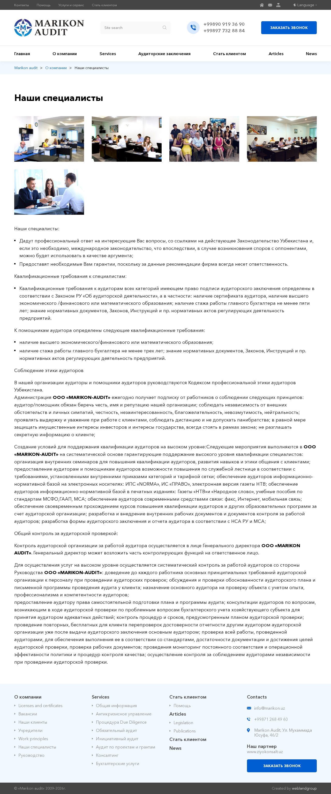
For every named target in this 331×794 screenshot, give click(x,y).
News (311, 53)
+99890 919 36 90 (224, 24)
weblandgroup (304, 788)
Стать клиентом (104, 5)
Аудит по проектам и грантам (125, 747)
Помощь (44, 5)
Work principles (33, 738)
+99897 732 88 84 (224, 31)
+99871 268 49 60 (271, 719)
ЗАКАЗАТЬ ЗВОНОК (289, 27)
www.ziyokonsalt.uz (265, 751)
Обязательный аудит (116, 730)
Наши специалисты (37, 747)
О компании (64, 53)
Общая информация (116, 705)
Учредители (30, 730)
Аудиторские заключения (164, 53)
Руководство (31, 755)
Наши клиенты (32, 722)
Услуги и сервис (71, 5)
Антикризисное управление (124, 713)
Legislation (183, 722)
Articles (276, 53)
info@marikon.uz (269, 708)
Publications (185, 730)
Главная (22, 53)
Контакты (21, 5)
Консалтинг (107, 755)
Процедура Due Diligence (121, 722)
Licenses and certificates (40, 705)
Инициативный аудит (117, 738)
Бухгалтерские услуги (117, 763)
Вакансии (27, 713)
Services (108, 53)
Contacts (257, 697)
